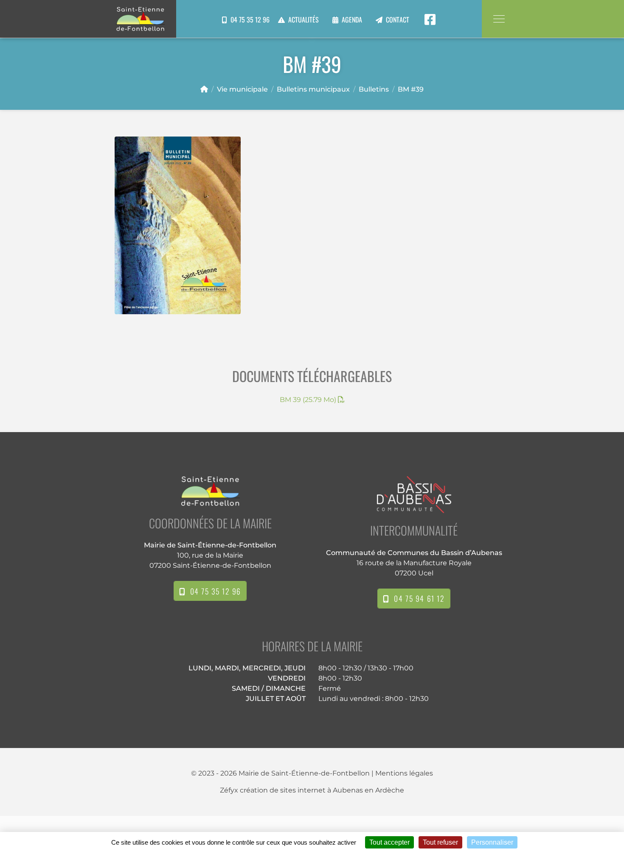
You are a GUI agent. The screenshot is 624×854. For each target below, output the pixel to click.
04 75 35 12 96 (248, 20)
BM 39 (308, 400)
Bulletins (374, 89)
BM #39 (411, 89)
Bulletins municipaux (313, 89)
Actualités (303, 20)
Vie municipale (242, 89)
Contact (397, 20)
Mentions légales (404, 773)
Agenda (352, 20)
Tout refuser (440, 842)
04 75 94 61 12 (417, 598)
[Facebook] (430, 20)
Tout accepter (389, 842)
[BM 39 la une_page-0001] (178, 225)
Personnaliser (492, 842)
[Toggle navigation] (498, 19)
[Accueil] (204, 89)
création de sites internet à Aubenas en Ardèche (322, 790)
